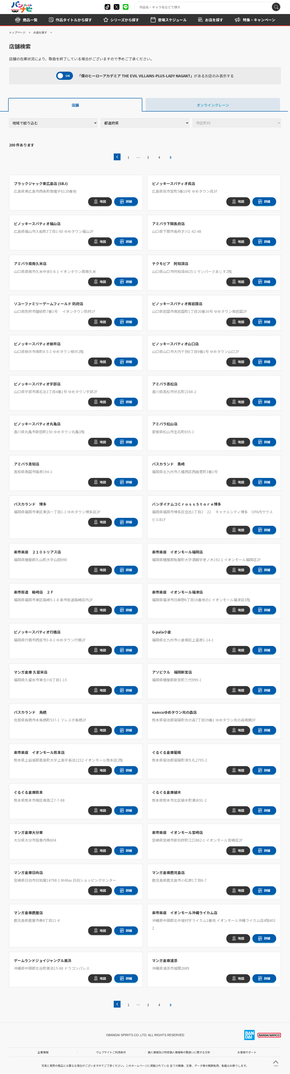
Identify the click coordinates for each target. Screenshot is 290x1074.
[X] (107, 7)
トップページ (17, 32)
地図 (103, 201)
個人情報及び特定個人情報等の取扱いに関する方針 (179, 1052)
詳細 (129, 201)
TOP (275, 1066)
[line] (126, 7)
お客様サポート (246, 1052)
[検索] (276, 7)
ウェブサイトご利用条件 (111, 1052)
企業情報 (43, 1052)
